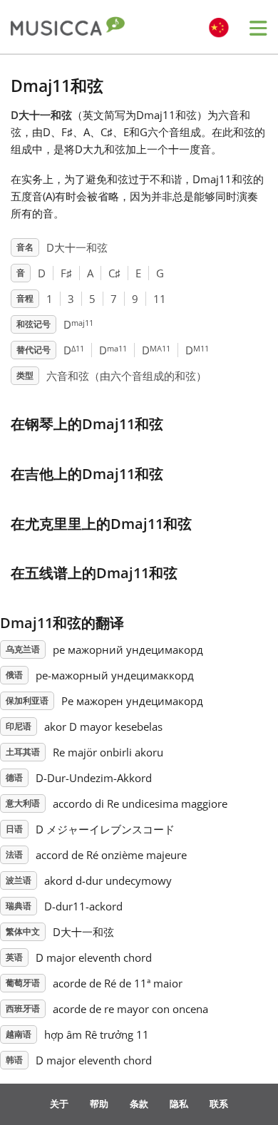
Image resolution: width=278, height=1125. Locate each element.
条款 (139, 1103)
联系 (219, 1103)
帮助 (99, 1103)
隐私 (179, 1103)
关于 (59, 1103)
